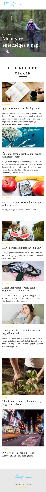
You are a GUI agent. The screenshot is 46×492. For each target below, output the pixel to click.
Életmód (7, 34)
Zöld (5, 149)
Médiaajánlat (23, 488)
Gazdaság (7, 326)
